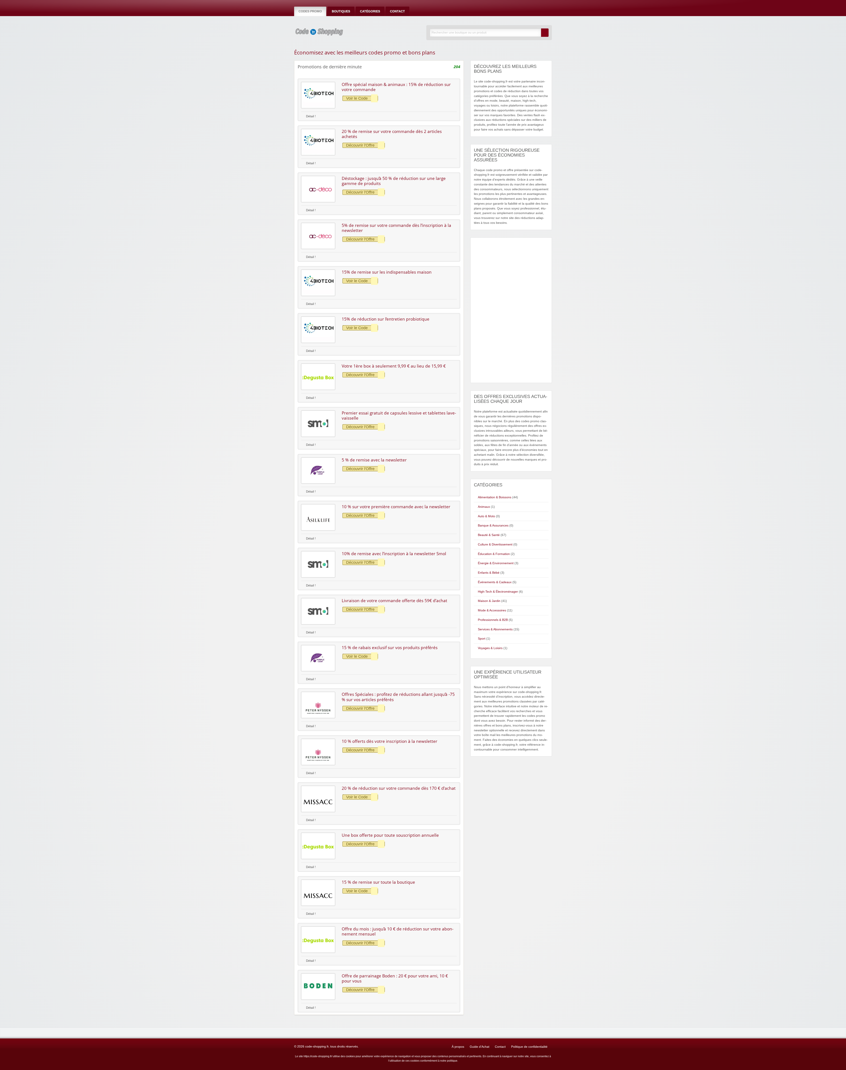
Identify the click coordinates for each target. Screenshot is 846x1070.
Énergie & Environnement (496, 563)
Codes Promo (310, 11)
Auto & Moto (486, 516)
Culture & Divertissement (495, 544)
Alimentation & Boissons (494, 497)
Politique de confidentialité (529, 1046)
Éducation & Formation (494, 554)
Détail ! (310, 116)
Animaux (484, 506)
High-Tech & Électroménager (498, 591)
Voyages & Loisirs (490, 648)
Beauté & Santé (489, 535)
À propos (458, 1046)
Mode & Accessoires (492, 610)
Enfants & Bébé (488, 572)
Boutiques (341, 11)
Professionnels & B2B (493, 620)
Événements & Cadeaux (495, 582)
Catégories (370, 11)
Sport (481, 638)
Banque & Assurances (493, 525)
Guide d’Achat (479, 1046)
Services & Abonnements (495, 629)
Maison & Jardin (489, 601)
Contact (397, 11)
